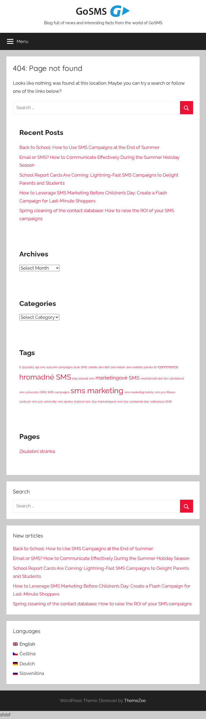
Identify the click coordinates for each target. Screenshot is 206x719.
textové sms (82, 401)
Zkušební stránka (37, 451)
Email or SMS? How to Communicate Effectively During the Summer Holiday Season (101, 558)
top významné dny (136, 401)
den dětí (103, 367)
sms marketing (97, 390)
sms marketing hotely (139, 392)
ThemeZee (135, 700)
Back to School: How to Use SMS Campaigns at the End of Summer (89, 147)
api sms (40, 367)
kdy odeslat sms (83, 378)
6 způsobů (26, 367)
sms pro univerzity (44, 401)
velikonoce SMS (161, 401)
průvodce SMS (36, 392)
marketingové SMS (117, 378)
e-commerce (166, 366)
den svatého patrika (139, 367)
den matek (118, 367)
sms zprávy (65, 401)
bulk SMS (80, 367)
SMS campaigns (58, 392)
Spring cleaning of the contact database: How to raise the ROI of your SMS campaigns (102, 603)
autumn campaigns (59, 367)
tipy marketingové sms (107, 401)
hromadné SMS (45, 377)
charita (92, 367)
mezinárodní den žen (154, 378)
